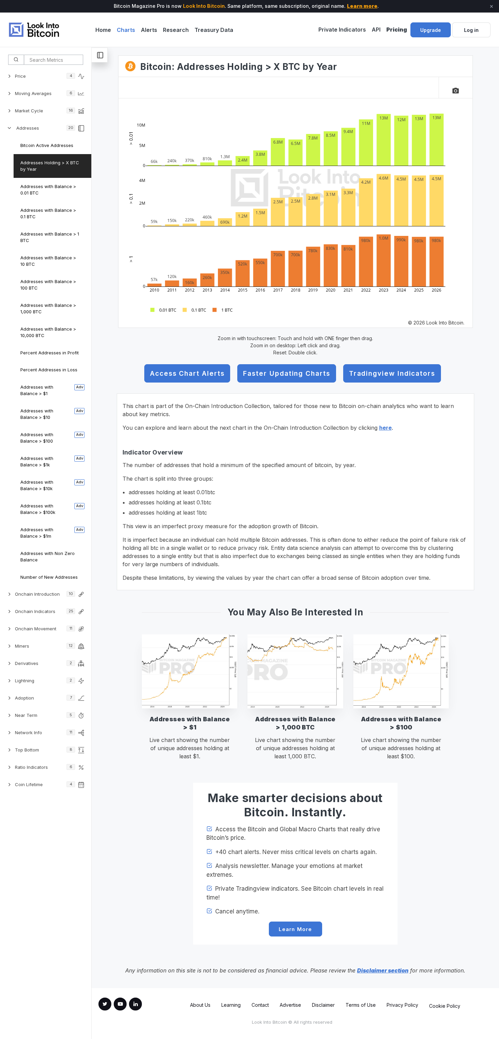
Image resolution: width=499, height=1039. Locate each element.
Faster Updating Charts (286, 373)
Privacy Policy (402, 1005)
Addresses (44, 128)
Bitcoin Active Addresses (46, 145)
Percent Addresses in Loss (48, 369)
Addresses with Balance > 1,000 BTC (48, 308)
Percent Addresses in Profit (49, 352)
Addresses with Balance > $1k (36, 462)
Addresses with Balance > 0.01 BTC (48, 190)
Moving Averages (43, 93)
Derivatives (43, 663)
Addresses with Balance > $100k (37, 509)
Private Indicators (342, 29)
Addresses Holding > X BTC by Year (49, 166)
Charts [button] (126, 29)
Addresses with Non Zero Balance (47, 557)
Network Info (43, 732)
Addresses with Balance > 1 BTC (49, 237)
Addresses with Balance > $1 (36, 390)
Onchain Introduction (44, 594)
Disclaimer (323, 1005)
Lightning (43, 680)
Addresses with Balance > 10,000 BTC (48, 332)
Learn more (362, 6)
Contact (260, 1005)
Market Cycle (44, 110)
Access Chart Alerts (187, 373)
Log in (471, 30)
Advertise (290, 1005)
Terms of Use (361, 1005)
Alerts (149, 29)
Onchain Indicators (44, 611)
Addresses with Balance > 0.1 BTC (48, 213)
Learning (231, 1005)
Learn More (295, 929)
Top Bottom (43, 750)
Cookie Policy (444, 1006)
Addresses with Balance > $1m (36, 533)
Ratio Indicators (43, 767)
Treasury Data (214, 29)
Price (43, 76)
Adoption (43, 698)
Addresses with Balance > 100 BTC (48, 285)
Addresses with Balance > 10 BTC (48, 261)
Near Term (43, 715)
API (376, 29)
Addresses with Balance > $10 (36, 414)
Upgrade (430, 30)
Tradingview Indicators (392, 373)
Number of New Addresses (49, 577)
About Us (200, 1005)
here (385, 427)
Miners (44, 646)
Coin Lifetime (43, 784)
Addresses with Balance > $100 (36, 438)
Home (103, 29)
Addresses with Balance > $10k (36, 485)
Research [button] (176, 29)
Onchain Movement (43, 628)
